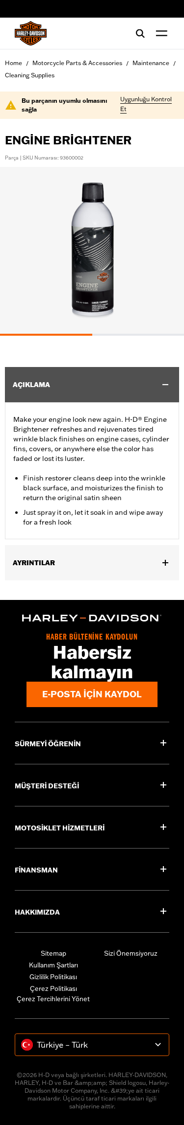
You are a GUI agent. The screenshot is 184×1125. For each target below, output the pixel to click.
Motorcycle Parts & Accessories (77, 63)
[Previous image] (19, 251)
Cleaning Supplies (29, 75)
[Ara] (140, 33)
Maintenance (150, 63)
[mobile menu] (159, 33)
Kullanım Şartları (53, 965)
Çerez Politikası (53, 988)
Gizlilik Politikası (53, 977)
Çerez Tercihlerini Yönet (53, 999)
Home (13, 63)
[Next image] (164, 251)
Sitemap (53, 953)
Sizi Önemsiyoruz (131, 953)
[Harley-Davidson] (92, 618)
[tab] (46, 335)
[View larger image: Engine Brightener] (92, 250)
